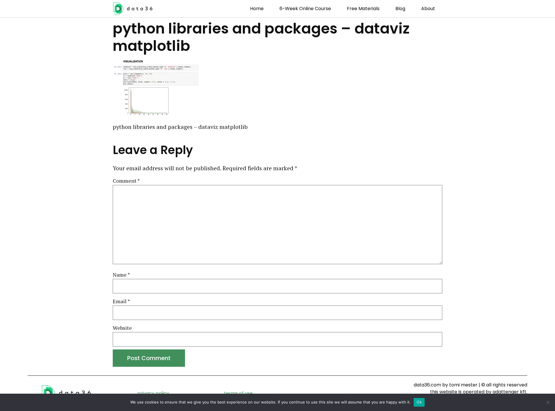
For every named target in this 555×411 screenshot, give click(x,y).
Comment (126, 181)
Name (121, 275)
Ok (419, 402)
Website (122, 328)
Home (257, 8)
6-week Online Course (305, 8)
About (428, 8)
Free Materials (363, 8)
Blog (400, 8)
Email (121, 301)
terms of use (238, 393)
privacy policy (153, 393)
